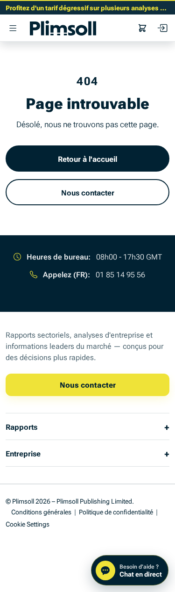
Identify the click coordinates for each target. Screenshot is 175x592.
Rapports (21, 426)
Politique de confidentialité (116, 511)
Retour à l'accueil (87, 158)
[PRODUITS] (13, 28)
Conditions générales (41, 511)
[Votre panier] (142, 28)
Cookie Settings (27, 523)
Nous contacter (87, 192)
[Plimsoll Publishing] (63, 28)
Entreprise (23, 453)
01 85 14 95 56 (120, 274)
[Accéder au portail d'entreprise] (162, 28)
